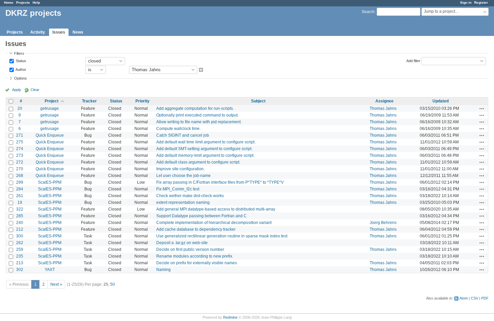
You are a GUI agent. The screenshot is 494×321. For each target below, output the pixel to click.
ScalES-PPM (49, 182)
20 (19, 108)
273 (19, 155)
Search (368, 11)
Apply (16, 90)
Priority (142, 101)
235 (19, 256)
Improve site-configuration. (180, 169)
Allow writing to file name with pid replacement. (199, 122)
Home (8, 2)
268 (19, 175)
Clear (35, 90)
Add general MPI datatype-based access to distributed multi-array (215, 209)
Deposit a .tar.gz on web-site (182, 242)
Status (20, 60)
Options (20, 78)
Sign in (465, 2)
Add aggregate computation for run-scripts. (195, 108)
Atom (463, 298)
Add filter (413, 60)
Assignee (384, 101)
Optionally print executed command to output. (197, 115)
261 (19, 195)
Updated (441, 101)
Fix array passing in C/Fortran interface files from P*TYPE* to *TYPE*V (220, 182)
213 (19, 263)
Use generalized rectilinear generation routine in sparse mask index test (221, 236)
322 (19, 209)
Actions (482, 108)
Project (51, 101)
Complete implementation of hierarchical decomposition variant (214, 222)
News (78, 32)
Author (20, 69)
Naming (163, 269)
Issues (58, 32)
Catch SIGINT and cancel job (182, 135)
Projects (23, 2)
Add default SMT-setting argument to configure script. (204, 148)
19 (19, 202)
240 (19, 222)
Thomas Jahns (383, 108)
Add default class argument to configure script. (198, 162)
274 (19, 148)
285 (19, 216)
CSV (474, 298)
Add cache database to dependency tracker (196, 229)
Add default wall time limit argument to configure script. (205, 142)
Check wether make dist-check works (190, 195)
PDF (485, 298)
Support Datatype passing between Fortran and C (201, 216)
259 (19, 249)
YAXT (50, 269)
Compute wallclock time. (178, 128)
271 (19, 135)
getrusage (49, 108)
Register (481, 2)
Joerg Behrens (383, 222)
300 (19, 236)
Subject (258, 101)
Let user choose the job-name (183, 175)
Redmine (230, 317)
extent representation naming (183, 202)
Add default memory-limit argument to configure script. (205, 155)
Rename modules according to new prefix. (194, 256)
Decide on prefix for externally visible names (196, 263)
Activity (37, 32)
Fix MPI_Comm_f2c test (177, 189)
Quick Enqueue (50, 135)
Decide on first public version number (190, 249)
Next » (56, 284)
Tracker (89, 101)
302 (19, 269)
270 (19, 169)
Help (36, 2)
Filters (19, 53)
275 (19, 142)
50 (112, 284)
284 (19, 189)
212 (19, 229)
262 (19, 242)
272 (19, 162)
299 (19, 182)
